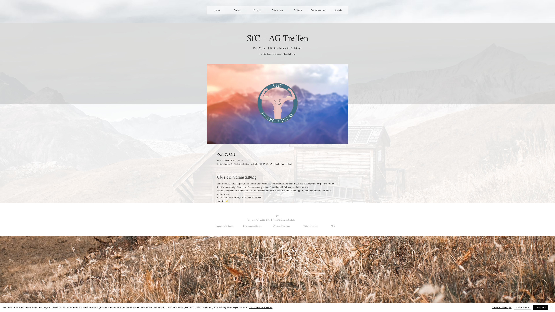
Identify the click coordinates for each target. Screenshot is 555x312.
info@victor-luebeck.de (285, 219)
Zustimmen (540, 307)
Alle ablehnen (522, 307)
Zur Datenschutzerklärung (261, 307)
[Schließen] (551, 307)
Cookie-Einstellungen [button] (501, 307)
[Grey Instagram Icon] (277, 215)
